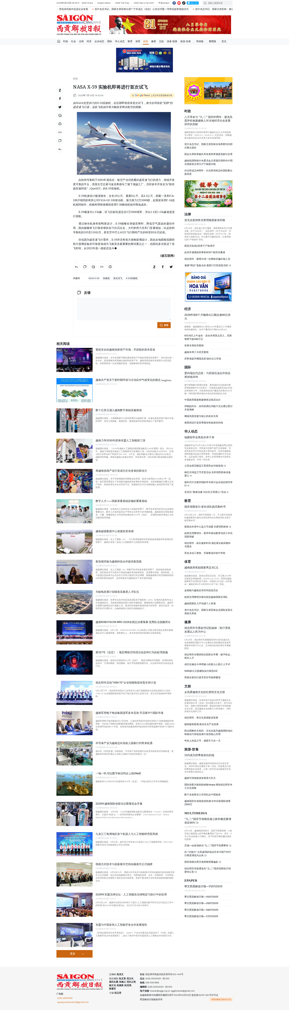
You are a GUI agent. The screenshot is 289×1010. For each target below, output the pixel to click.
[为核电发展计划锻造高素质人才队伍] (74, 602)
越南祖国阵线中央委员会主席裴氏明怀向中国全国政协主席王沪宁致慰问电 (208, 162)
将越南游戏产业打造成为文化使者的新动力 (121, 470)
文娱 (161, 41)
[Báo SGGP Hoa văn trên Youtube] (179, 3)
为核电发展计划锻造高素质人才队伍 (117, 591)
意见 (224, 41)
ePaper (190, 880)
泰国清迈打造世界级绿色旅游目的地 (203, 422)
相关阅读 (63, 344)
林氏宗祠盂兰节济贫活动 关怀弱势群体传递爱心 (207, 474)
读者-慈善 (172, 41)
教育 (130, 41)
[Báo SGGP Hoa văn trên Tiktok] (184, 3)
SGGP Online (87, 3)
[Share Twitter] (59, 107)
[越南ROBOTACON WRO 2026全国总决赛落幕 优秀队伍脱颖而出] (74, 632)
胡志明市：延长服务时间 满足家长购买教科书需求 (207, 545)
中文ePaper (163, 3)
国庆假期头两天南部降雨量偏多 (201, 861)
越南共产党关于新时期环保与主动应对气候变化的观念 (133, 379)
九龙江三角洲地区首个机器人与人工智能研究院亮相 (127, 833)
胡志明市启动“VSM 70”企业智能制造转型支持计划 (126, 682)
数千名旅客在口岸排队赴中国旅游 (202, 794)
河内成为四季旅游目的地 (199, 755)
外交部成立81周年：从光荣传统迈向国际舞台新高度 (208, 172)
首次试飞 (117, 278)
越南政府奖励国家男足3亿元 (201, 567)
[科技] (59, 149)
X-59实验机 (132, 278)
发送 (166, 325)
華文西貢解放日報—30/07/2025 (201, 896)
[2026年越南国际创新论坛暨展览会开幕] (74, 814)
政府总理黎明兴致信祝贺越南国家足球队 (206, 597)
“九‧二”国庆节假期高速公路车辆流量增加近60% (207, 820)
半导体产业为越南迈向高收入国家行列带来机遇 (124, 743)
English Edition (104, 3)
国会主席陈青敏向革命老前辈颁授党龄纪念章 (208, 154)
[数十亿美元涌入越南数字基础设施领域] (74, 420)
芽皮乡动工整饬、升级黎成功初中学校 (204, 553)
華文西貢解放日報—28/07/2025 (201, 909)
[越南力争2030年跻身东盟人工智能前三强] (74, 451)
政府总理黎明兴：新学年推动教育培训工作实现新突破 (208, 535)
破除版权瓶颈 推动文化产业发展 (201, 724)
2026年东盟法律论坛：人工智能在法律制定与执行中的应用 (131, 894)
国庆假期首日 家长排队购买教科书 (205, 506)
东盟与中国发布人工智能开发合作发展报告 (121, 924)
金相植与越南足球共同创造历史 (201, 590)
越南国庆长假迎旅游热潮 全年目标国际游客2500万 (207, 803)
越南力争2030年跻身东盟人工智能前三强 (120, 440)
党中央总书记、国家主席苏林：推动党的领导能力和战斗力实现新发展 (182, 9)
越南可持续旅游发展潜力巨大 (200, 778)
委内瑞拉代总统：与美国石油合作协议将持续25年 (207, 375)
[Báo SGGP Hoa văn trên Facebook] (174, 3)
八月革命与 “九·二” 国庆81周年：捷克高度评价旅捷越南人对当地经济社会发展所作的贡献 (208, 120)
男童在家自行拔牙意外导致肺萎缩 (202, 677)
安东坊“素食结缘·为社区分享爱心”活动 (205, 492)
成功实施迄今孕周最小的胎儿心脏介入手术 (207, 664)
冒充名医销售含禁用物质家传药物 (204, 220)
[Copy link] (59, 132)
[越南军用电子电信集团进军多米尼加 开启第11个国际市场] (74, 723)
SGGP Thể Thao (122, 3)
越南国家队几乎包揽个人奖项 (200, 603)
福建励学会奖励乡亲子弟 (199, 437)
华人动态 (120, 41)
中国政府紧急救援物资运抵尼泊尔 (202, 399)
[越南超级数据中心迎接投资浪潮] (74, 541)
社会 (73, 41)
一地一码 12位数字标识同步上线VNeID (118, 773)
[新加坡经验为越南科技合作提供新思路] (74, 572)
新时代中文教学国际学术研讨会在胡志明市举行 (208, 484)
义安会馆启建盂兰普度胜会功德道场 (203, 465)
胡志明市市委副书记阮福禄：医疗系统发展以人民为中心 (207, 629)
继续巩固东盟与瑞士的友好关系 (201, 416)
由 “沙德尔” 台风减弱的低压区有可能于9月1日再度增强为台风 (207, 854)
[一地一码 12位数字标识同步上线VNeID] (74, 784)
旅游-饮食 (185, 41)
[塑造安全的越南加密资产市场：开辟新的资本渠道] (74, 360)
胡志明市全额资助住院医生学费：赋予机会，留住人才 (208, 656)
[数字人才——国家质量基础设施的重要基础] (74, 511)
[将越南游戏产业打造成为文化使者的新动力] (74, 481)
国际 (109, 41)
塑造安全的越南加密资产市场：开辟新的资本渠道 (125, 349)
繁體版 (212, 41)
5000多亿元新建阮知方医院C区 (201, 671)
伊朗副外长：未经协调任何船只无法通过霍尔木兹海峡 (208, 408)
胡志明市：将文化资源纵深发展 (201, 717)
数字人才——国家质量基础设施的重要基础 (121, 501)
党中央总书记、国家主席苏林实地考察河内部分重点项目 (208, 146)
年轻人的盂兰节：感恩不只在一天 (202, 740)
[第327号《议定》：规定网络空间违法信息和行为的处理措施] (74, 663)
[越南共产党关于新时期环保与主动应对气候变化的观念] (74, 390)
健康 (153, 41)
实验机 (106, 278)
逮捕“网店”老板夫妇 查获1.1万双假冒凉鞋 (206, 265)
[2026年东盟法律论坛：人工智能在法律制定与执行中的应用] (74, 905)
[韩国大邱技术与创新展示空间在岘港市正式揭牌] (74, 874)
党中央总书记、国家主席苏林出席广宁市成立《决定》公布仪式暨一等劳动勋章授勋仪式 (91, 9)
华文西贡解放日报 (79, 24)
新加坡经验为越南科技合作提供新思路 (119, 561)
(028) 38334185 (65, 998)
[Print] (59, 123)
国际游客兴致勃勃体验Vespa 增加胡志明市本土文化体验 (208, 786)
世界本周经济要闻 (194, 345)
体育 (137, 41)
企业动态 (99, 41)
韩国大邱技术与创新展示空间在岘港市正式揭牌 (124, 864)
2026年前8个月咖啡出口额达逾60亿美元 (207, 316)
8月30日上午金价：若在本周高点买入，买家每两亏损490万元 (208, 337)
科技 (145, 41)
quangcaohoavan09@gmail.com (73, 1002)
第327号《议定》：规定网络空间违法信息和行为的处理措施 (132, 652)
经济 (89, 41)
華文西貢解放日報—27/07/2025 (201, 916)
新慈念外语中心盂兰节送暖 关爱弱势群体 (206, 526)
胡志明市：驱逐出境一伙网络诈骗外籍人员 (207, 259)
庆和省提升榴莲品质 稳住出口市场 (202, 358)
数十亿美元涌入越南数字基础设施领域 (119, 410)
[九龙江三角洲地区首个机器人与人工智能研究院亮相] (74, 844)
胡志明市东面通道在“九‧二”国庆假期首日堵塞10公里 (207, 870)
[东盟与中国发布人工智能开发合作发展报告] (74, 935)
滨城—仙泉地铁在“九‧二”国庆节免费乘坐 (206, 845)
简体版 (200, 41)
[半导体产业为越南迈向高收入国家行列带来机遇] (74, 753)
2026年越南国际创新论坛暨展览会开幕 (119, 803)
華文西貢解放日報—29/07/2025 (201, 903)
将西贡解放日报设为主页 (221, 999)
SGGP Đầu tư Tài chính (144, 3)
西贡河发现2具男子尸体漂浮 (199, 245)
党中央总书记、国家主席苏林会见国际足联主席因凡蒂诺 (208, 612)
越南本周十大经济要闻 (196, 352)
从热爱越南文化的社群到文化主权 (204, 692)
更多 (72, 953)
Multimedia (195, 813)
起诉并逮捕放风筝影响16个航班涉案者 (204, 252)
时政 (65, 41)
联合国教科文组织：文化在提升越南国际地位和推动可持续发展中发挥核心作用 (208, 732)
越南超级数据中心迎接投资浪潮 (115, 531)
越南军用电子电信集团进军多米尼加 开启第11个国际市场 (129, 712)
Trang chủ (58, 41)
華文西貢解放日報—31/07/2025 (203, 886)
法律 (81, 41)
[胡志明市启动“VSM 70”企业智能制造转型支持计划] (74, 693)
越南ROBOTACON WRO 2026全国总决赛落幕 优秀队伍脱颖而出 (133, 622)
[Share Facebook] (59, 98)
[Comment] (59, 140)
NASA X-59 (94, 278)
